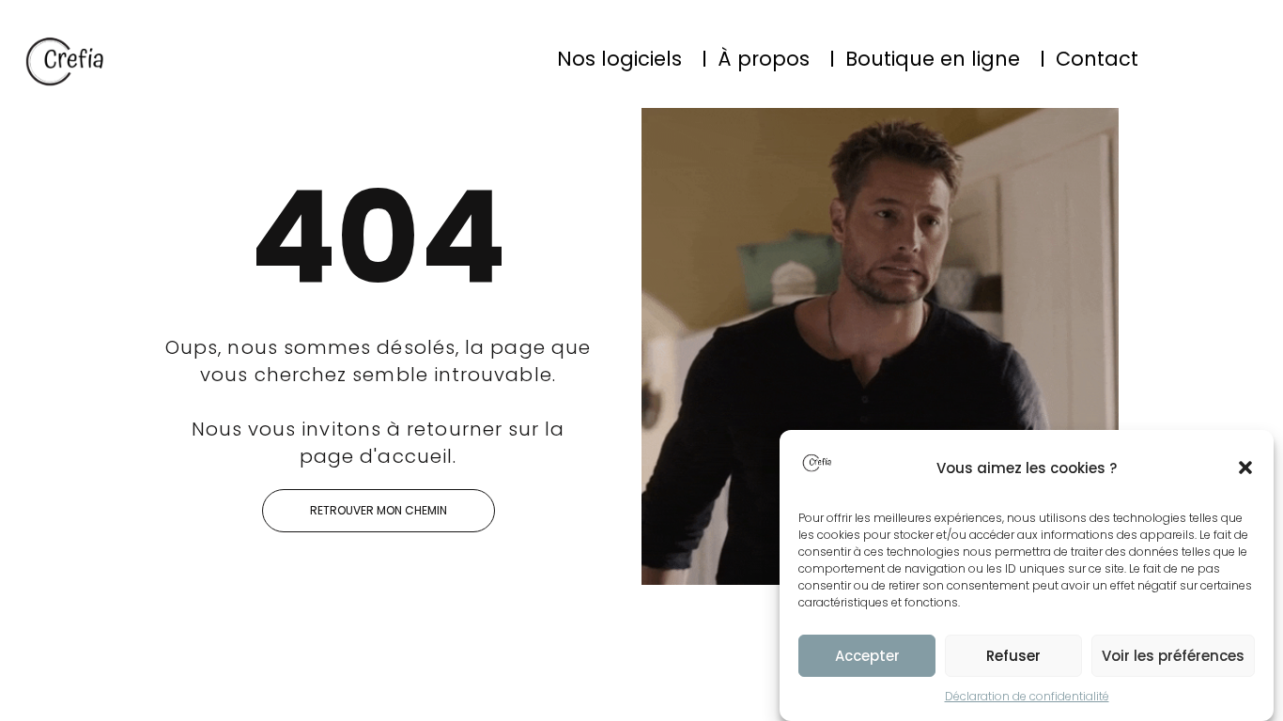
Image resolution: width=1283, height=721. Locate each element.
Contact (1097, 58)
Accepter (867, 656)
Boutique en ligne (932, 58)
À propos (764, 58)
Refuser (1013, 656)
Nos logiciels (619, 58)
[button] (1245, 467)
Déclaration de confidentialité (1027, 696)
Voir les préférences (1173, 656)
